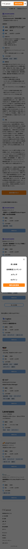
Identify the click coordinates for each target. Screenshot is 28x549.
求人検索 (14, 264)
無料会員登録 (18, 3)
